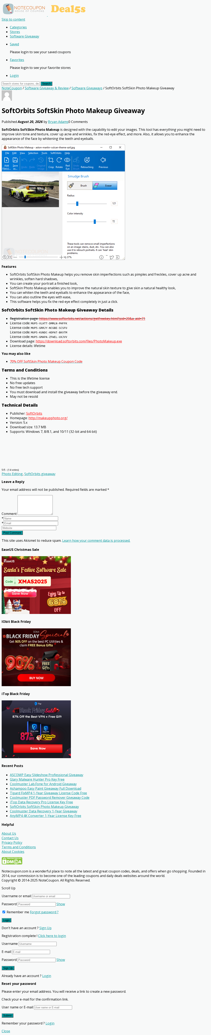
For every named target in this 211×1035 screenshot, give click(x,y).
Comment (9, 513)
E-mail (6, 951)
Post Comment (12, 532)
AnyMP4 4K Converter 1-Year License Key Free (45, 815)
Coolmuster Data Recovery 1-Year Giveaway (43, 811)
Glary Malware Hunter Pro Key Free (37, 779)
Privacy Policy (12, 842)
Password (9, 904)
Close (6, 1031)
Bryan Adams (58, 121)
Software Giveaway (24, 36)
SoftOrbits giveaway (39, 474)
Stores (15, 32)
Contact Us (10, 838)
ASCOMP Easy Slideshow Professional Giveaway (46, 775)
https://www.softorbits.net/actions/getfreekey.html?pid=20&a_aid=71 (92, 318)
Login (14, 75)
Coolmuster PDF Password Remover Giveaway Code (49, 797)
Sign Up (45, 928)
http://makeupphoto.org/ (48, 418)
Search (46, 83)
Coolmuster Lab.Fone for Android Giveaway (43, 784)
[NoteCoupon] (45, 15)
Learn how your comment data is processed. (96, 540)
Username (10, 943)
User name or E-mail (17, 1007)
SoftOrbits (34, 413)
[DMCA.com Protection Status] (12, 863)
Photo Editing (12, 474)
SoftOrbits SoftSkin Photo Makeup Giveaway (44, 806)
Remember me (17, 912)
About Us (9, 833)
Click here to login (52, 936)
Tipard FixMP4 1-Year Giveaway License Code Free (48, 793)
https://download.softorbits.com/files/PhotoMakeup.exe (79, 341)
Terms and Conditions (19, 847)
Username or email (16, 896)
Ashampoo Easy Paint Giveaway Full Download (45, 788)
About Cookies (13, 851)
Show (60, 904)
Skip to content (13, 19)
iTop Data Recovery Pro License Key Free (41, 802)
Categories (18, 27)
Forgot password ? (44, 912)
